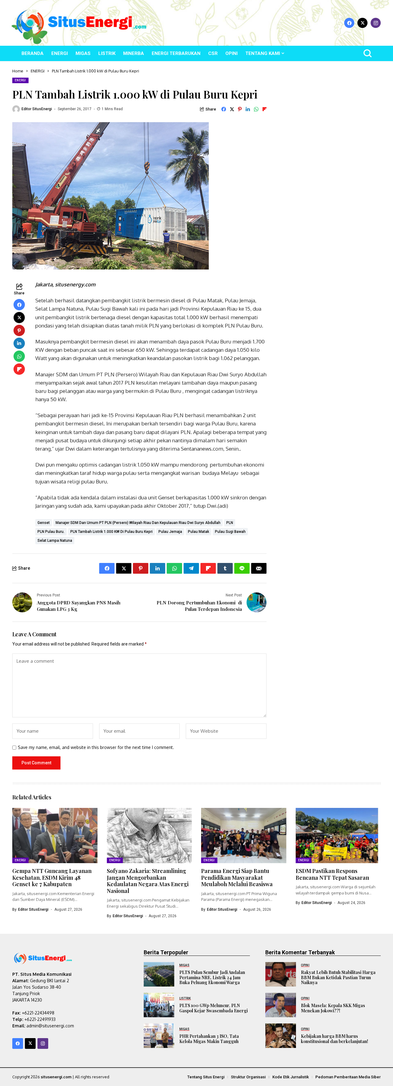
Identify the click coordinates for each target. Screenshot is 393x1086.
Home (17, 70)
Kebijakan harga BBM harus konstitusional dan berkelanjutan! (334, 1038)
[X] (362, 23)
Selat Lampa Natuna (54, 540)
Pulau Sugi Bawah (230, 531)
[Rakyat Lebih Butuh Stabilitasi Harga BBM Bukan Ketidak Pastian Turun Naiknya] (280, 974)
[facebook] (349, 23)
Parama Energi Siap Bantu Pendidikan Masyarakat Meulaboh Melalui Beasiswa (237, 877)
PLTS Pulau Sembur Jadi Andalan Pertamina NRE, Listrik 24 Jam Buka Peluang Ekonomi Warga (212, 977)
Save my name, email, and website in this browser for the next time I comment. (96, 747)
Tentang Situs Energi (205, 1077)
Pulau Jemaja (170, 531)
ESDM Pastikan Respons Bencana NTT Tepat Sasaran (332, 874)
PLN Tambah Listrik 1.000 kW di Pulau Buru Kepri (111, 531)
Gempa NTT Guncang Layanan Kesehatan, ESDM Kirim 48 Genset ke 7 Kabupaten (51, 877)
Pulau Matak (198, 531)
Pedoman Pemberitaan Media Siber (348, 1077)
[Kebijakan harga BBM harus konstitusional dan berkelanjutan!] (280, 1035)
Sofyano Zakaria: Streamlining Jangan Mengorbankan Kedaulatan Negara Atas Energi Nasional (148, 880)
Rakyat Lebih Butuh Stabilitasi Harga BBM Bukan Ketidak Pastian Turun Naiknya (338, 977)
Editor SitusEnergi (36, 109)
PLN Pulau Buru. (50, 531)
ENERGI (38, 70)
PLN (229, 523)
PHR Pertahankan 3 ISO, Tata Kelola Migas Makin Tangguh (209, 1038)
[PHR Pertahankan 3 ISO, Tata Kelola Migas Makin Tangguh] (159, 1035)
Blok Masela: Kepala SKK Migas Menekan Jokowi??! (333, 1008)
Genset (43, 523)
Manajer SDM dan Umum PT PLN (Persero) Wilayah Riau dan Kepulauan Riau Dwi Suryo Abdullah (138, 523)
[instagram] (376, 23)
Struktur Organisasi (248, 1077)
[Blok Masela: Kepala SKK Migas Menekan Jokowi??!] (280, 1005)
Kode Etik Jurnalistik (290, 1077)
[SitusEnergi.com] (81, 23)
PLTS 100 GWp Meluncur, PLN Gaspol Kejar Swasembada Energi (213, 1008)
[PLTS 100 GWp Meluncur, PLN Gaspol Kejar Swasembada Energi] (159, 1005)
